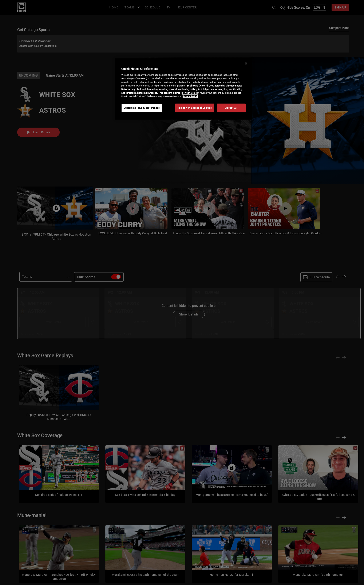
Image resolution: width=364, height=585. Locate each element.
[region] (183, 89)
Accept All (231, 107)
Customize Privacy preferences (142, 107)
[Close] (246, 63)
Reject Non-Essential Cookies (195, 107)
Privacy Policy (190, 96)
